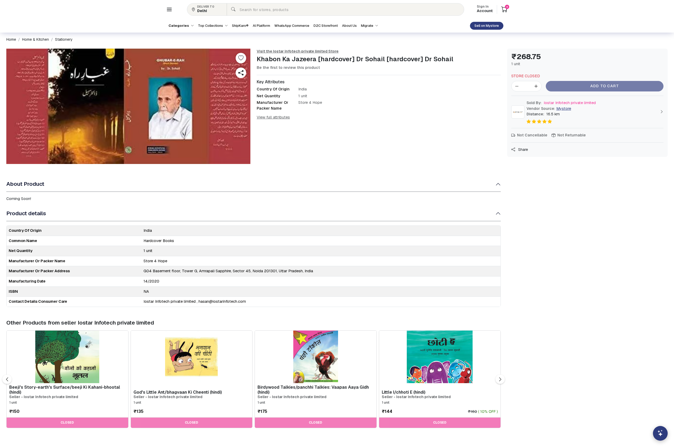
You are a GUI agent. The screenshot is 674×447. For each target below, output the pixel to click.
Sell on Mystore (486, 25)
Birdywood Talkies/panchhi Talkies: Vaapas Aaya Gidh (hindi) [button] (313, 390)
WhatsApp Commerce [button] (291, 25)
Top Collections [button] (211, 25)
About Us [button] (349, 25)
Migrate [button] (367, 25)
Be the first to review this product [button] (288, 67)
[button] (169, 9)
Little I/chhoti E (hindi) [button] (403, 392)
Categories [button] (179, 25)
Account (485, 9)
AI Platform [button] (261, 25)
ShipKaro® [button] (240, 25)
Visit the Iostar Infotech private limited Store (298, 51)
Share (522, 149)
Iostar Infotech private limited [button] (561, 102)
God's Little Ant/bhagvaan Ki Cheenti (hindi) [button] (177, 392)
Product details (26, 213)
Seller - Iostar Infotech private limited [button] (43, 397)
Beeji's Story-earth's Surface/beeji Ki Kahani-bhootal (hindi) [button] (64, 390)
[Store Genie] (660, 433)
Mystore (563, 108)
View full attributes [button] (273, 117)
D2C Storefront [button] (326, 25)
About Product (25, 183)
